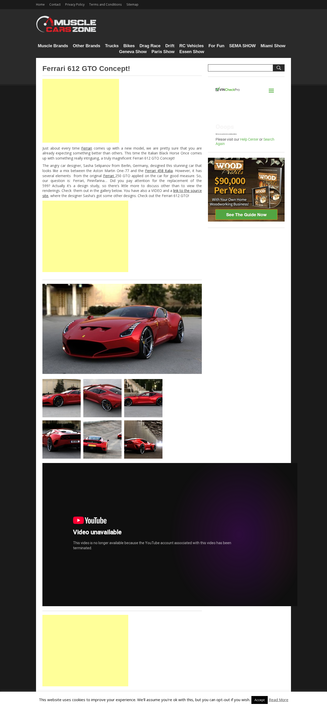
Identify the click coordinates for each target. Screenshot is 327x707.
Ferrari (86, 148)
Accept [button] (259, 700)
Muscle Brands (53, 45)
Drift (169, 45)
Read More (278, 699)
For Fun (216, 45)
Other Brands (86, 45)
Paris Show (162, 51)
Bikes (129, 45)
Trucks (112, 45)
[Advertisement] (80, 111)
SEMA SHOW (242, 45)
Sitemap (132, 4)
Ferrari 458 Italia (159, 170)
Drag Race (149, 45)
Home (40, 4)
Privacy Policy (75, 4)
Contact (55, 4)
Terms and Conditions (105, 4)
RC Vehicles (191, 45)
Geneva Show (133, 51)
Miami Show (273, 45)
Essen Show (191, 51)
